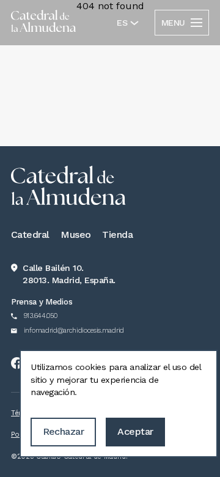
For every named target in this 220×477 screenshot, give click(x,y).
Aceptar (135, 431)
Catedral (30, 234)
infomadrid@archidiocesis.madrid (74, 331)
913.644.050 (40, 316)
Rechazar (63, 431)
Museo (75, 234)
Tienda (117, 234)
